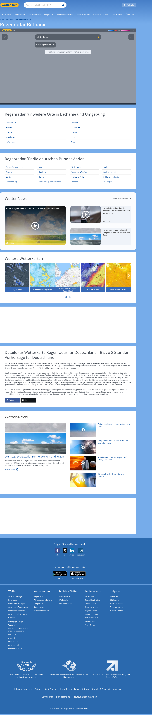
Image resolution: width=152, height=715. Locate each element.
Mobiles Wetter (68, 591)
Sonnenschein (39, 607)
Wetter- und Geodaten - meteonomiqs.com (18, 629)
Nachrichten (89, 596)
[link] (6, 14)
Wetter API (12, 625)
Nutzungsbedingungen (85, 696)
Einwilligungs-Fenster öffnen (74, 689)
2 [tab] (70, 297)
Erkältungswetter (117, 607)
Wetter (12, 591)
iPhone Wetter (65, 596)
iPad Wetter (64, 600)
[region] (68, 67)
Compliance (47, 696)
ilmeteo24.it (13, 641)
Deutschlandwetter (92, 600)
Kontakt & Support (101, 689)
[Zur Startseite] (9, 5)
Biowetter (114, 596)
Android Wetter (65, 603)
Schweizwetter (90, 603)
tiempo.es (12, 634)
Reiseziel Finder (116, 603)
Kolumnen (12, 600)
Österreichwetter (91, 607)
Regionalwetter (91, 610)
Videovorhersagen (15, 596)
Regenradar (38, 596)
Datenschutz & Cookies (46, 689)
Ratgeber (115, 591)
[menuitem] (6, 14)
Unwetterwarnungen (16, 603)
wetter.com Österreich (17, 614)
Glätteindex (114, 600)
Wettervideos (93, 591)
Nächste (129, 275)
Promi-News (90, 625)
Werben (11, 618)
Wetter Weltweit (91, 618)
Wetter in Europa (91, 614)
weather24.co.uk (15, 648)
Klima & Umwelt (116, 610)
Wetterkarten (10, 19)
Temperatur (38, 603)
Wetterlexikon (90, 621)
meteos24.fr (13, 638)
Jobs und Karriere (23, 689)
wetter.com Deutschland (18, 607)
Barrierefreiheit (63, 696)
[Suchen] (62, 5)
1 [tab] (66, 297)
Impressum (118, 689)
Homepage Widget (15, 621)
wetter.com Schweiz (16, 610)
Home (2, 19)
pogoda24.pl (13, 645)
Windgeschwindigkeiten (43, 600)
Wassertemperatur (41, 610)
